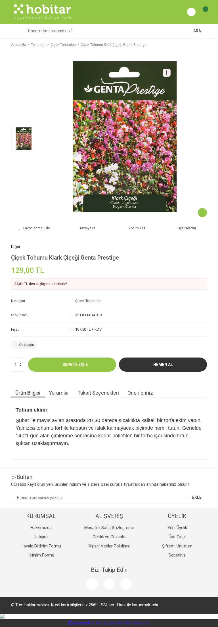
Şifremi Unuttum (177, 546)
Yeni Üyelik (177, 527)
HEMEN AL (163, 364)
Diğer (15, 246)
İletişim (41, 536)
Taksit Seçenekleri (98, 393)
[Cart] (202, 12)
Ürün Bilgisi (27, 393)
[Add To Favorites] (34, 228)
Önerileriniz (140, 393)
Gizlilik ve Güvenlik (109, 536)
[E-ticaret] (108, 622)
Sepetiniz (177, 555)
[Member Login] (191, 12)
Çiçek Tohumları (88, 301)
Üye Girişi (177, 536)
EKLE (197, 497)
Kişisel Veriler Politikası (109, 546)
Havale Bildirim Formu (41, 546)
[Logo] (42, 12)
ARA (197, 31)
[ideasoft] (79, 623)
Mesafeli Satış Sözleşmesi (109, 527)
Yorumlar (59, 393)
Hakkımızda (41, 527)
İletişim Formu (41, 555)
